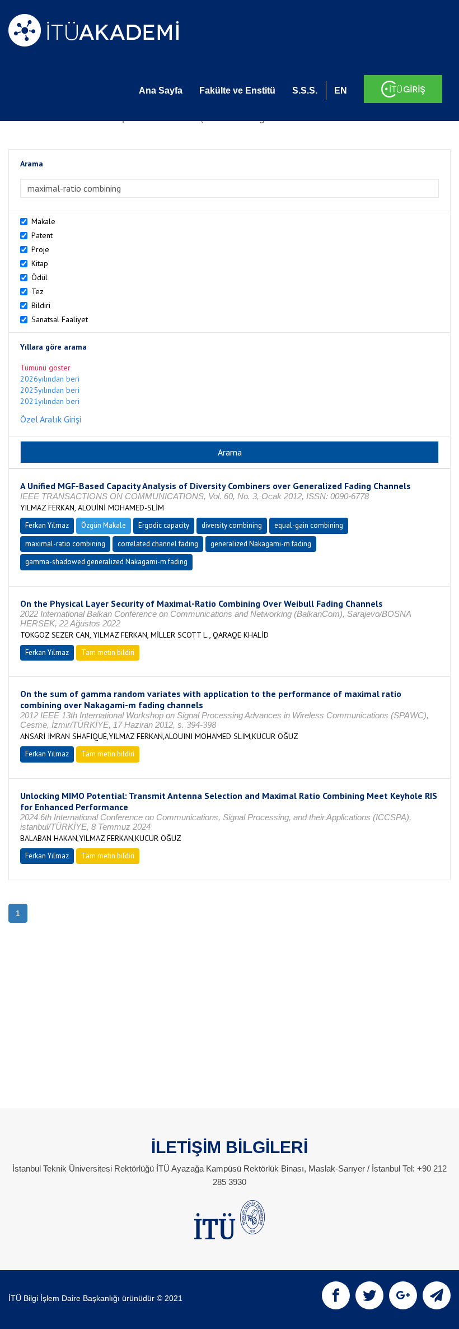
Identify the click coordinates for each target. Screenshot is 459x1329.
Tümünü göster (45, 368)
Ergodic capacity (163, 525)
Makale (43, 221)
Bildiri (40, 305)
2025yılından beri (49, 390)
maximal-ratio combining (65, 544)
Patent (42, 235)
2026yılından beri (49, 379)
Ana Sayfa (160, 90)
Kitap (39, 263)
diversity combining (232, 525)
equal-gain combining (308, 525)
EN (340, 90)
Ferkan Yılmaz (47, 525)
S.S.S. (304, 90)
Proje (40, 249)
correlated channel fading (158, 544)
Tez (37, 291)
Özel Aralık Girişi (50, 419)
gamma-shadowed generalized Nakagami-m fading (106, 561)
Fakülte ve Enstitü (237, 90)
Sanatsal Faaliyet (59, 319)
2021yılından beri (49, 401)
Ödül (39, 277)
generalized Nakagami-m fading (260, 544)
